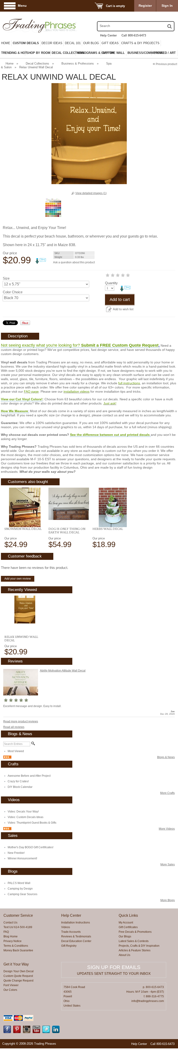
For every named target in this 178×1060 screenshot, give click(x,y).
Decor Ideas (51, 43)
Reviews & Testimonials (76, 936)
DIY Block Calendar (20, 787)
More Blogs (167, 900)
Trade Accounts (71, 931)
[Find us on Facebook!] (7, 1032)
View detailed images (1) (91, 193)
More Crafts (167, 793)
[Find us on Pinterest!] (17, 1032)
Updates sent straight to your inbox (114, 973)
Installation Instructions (75, 922)
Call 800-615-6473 (133, 35)
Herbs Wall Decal (107, 529)
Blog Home (10, 936)
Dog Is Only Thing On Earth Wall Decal (66, 530)
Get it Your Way (16, 964)
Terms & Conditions (15, 945)
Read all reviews (13, 727)
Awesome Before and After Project (29, 775)
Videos (65, 927)
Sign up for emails (113, 967)
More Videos (167, 828)
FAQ (6, 931)
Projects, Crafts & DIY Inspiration (139, 945)
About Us (124, 955)
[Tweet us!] (46, 1032)
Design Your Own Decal (18, 971)
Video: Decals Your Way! (23, 811)
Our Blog (91, 43)
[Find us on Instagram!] (26, 1032)
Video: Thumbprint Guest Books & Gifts (32, 822)
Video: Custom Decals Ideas (25, 817)
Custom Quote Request (18, 976)
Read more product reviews (20, 721)
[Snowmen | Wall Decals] (24, 507)
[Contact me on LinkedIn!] (56, 1032)
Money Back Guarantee (18, 950)
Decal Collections (37, 63)
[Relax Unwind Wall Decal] (24, 609)
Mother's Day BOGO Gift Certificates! (30, 847)
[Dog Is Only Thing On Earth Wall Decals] (68, 504)
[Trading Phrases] (28, 26)
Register (145, 5)
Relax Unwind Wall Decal (21, 638)
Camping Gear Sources (22, 894)
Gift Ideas (110, 43)
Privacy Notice (12, 941)
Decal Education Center (76, 941)
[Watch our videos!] (36, 1032)
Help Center (108, 35)
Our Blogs (125, 936)
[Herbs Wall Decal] (112, 507)
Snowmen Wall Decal (22, 529)
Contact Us (10, 922)
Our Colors (10, 990)
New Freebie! (16, 853)
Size (6, 278)
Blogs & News (166, 757)
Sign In (167, 5)
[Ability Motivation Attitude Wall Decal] (20, 694)
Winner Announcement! (22, 858)
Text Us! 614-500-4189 (17, 927)
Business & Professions (77, 63)
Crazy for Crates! (18, 781)
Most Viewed (16, 751)
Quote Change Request (18, 980)
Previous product (165, 64)
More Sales (167, 864)
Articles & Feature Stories (134, 950)
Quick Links (128, 915)
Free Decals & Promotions (135, 931)
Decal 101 (73, 43)
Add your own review (17, 578)
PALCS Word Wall (19, 883)
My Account (126, 922)
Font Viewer (11, 985)
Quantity (111, 283)
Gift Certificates (128, 927)
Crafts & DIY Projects (140, 43)
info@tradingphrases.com (147, 1001)
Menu (22, 5)
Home (5, 43)
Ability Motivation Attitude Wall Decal (63, 670)
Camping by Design (20, 888)
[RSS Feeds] (7, 757)
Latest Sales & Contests (134, 941)
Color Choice (12, 292)
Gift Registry (68, 945)
